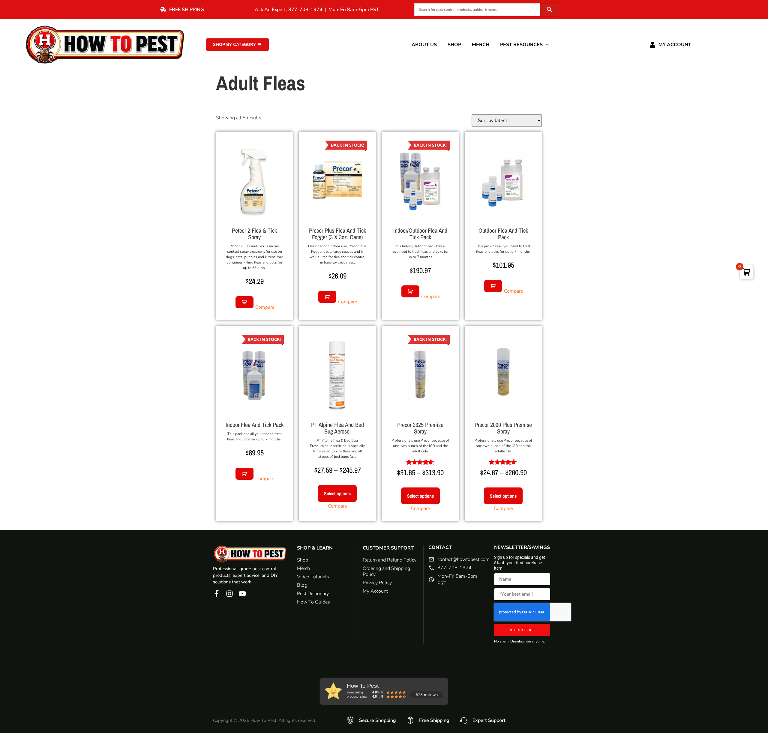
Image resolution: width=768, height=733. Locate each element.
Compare (264, 307)
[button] (244, 302)
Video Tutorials (313, 577)
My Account (674, 44)
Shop (454, 44)
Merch (480, 44)
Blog (302, 585)
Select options (337, 493)
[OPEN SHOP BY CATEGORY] (259, 44)
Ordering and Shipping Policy (386, 571)
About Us (424, 44)
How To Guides (313, 602)
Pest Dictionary (313, 593)
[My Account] (653, 45)
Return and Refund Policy (389, 560)
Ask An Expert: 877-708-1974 (288, 9)
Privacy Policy (377, 583)
